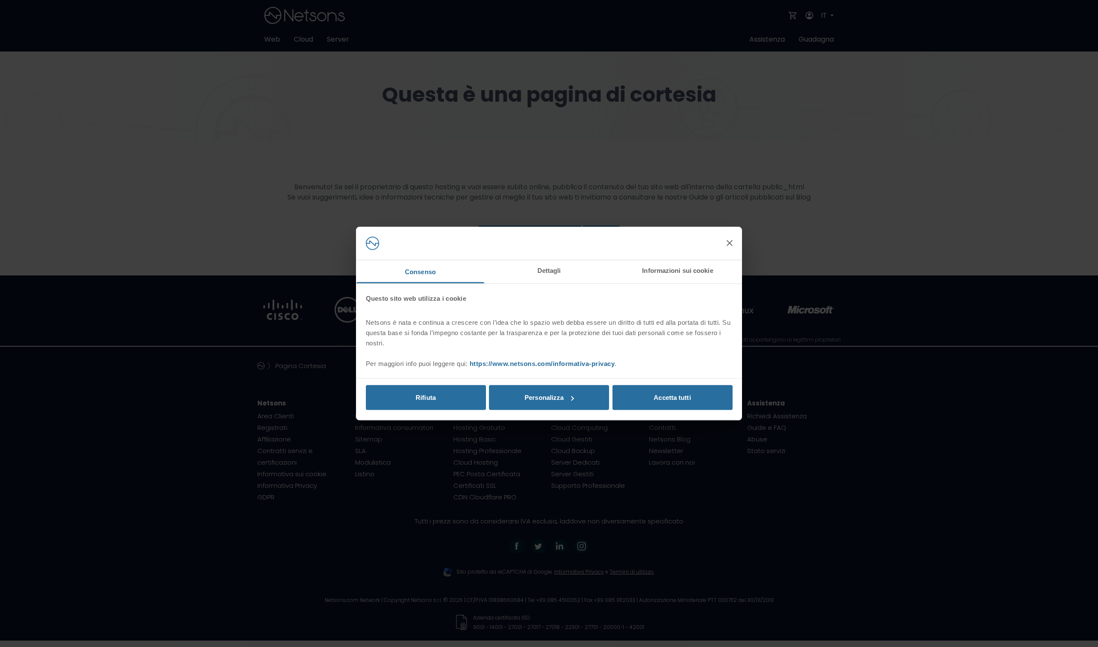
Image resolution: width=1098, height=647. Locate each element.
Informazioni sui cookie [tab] (677, 270)
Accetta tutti (672, 397)
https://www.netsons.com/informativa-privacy (542, 363)
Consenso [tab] (420, 271)
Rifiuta (426, 397)
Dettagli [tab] (549, 270)
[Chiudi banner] (730, 243)
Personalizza (544, 397)
